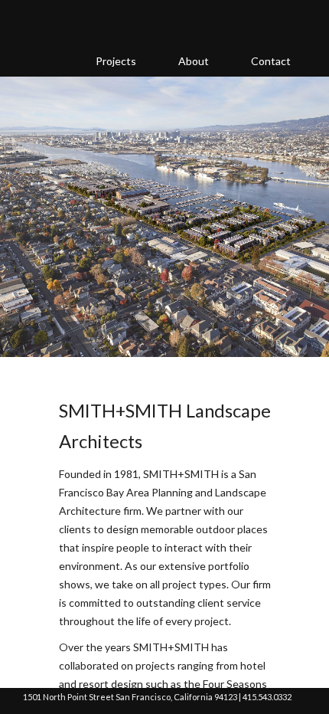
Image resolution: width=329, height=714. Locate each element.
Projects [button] (116, 60)
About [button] (193, 60)
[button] (19, 232)
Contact (271, 60)
